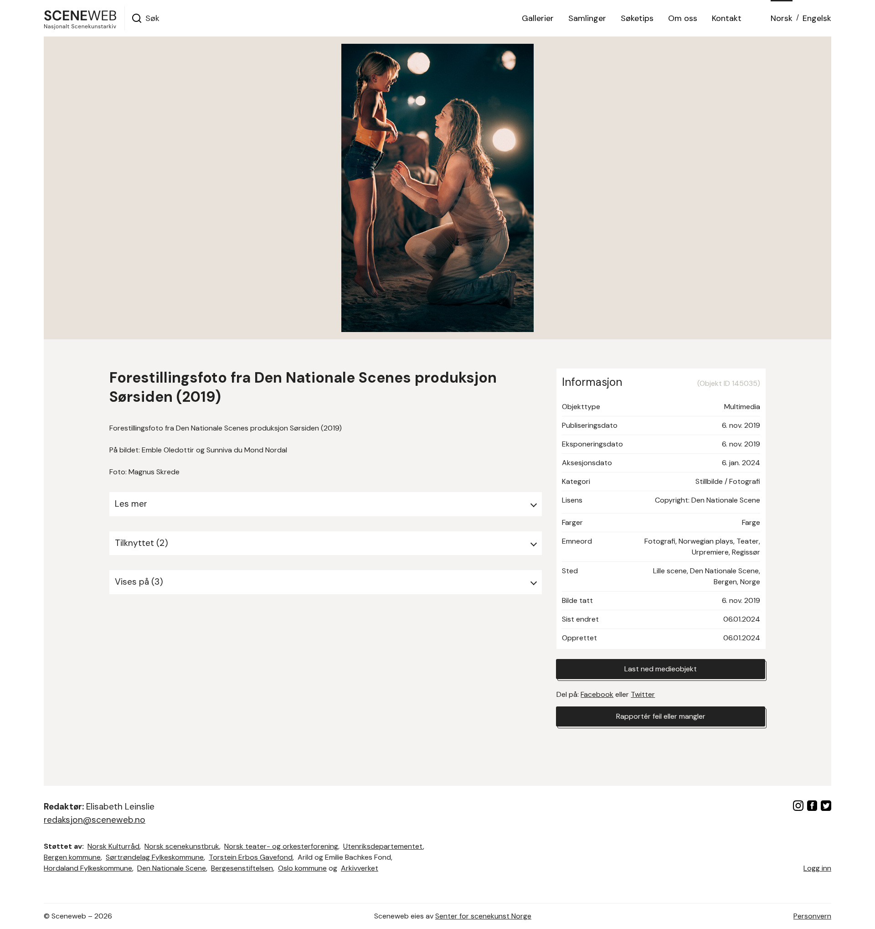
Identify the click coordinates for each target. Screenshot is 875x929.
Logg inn (817, 868)
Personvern (812, 916)
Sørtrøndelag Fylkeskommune (155, 857)
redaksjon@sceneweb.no (94, 819)
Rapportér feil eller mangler (660, 716)
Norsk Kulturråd (113, 846)
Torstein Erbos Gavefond (251, 857)
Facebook (597, 694)
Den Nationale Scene (171, 868)
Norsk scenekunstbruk (181, 846)
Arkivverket (359, 868)
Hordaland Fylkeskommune (88, 868)
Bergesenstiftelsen (242, 868)
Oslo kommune (302, 868)
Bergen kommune (72, 857)
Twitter (643, 694)
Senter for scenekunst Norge (483, 916)
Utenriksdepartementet (383, 846)
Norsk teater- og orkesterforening (281, 846)
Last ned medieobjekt (660, 669)
